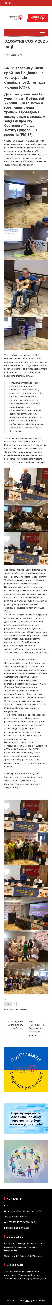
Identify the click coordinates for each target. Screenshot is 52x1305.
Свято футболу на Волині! (15, 1025)
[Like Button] (8, 1004)
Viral (28, 1300)
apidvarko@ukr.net (20, 1228)
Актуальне (24, 1009)
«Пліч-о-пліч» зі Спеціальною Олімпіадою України (36, 1028)
